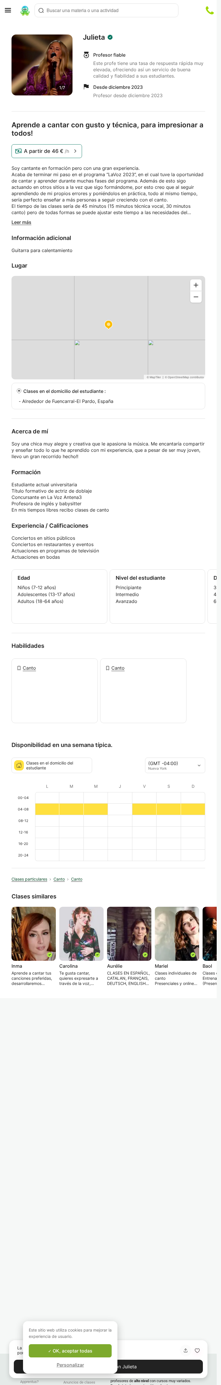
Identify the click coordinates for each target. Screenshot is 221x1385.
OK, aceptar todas (72, 1351)
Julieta (94, 37)
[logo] (25, 10)
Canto (29, 668)
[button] (197, 1350)
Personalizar (70, 1365)
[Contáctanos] (210, 10)
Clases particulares (29, 879)
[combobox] (106, 10)
